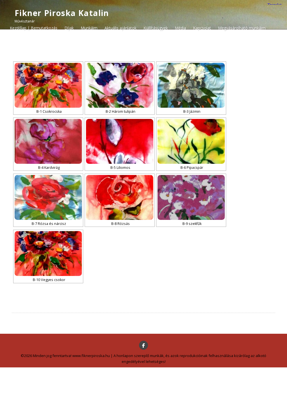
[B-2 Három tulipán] (119, 85)
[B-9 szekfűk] (191, 197)
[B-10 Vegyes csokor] (48, 253)
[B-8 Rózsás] (119, 197)
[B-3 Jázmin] (191, 85)
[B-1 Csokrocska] (48, 85)
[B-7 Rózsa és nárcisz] (48, 197)
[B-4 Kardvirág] (48, 141)
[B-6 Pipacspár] (191, 141)
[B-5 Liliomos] (119, 141)
